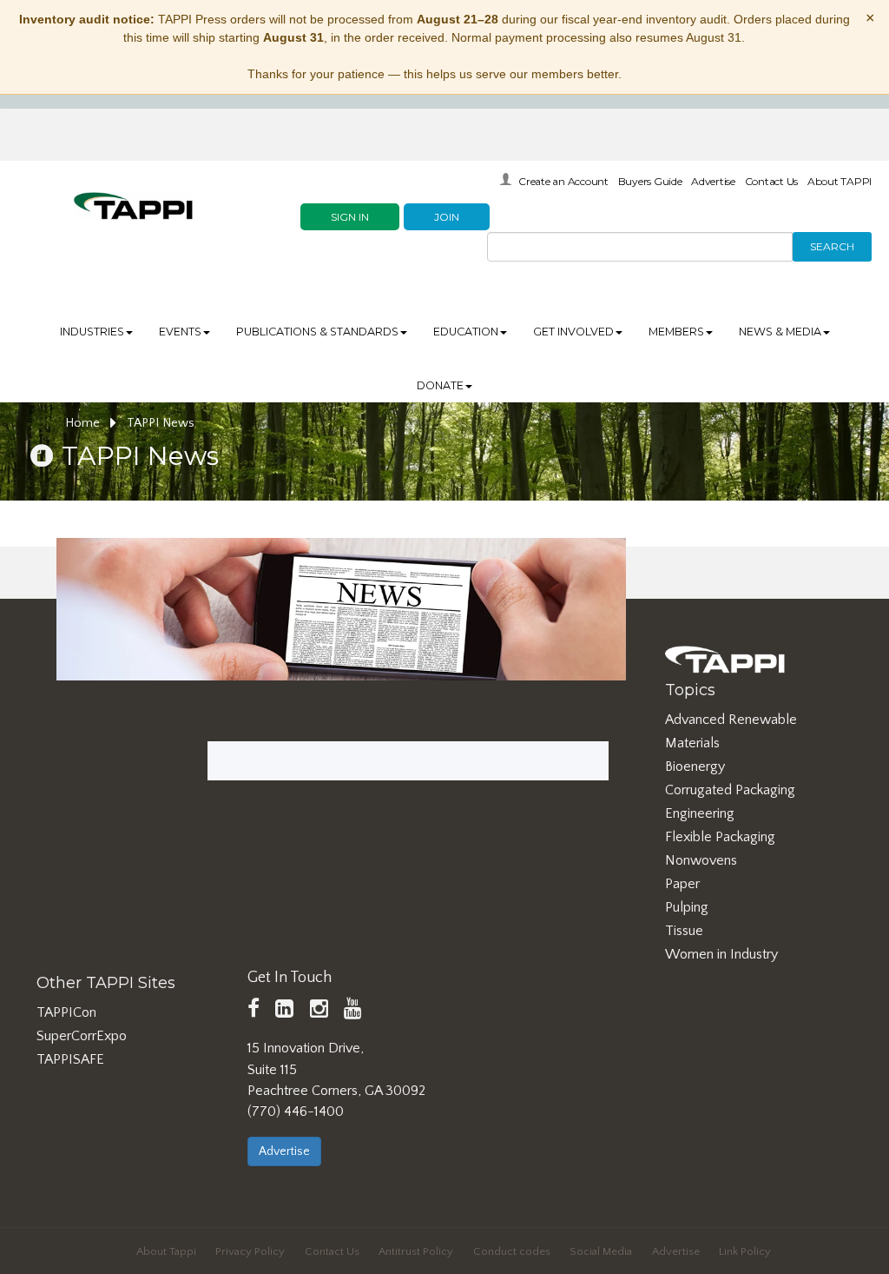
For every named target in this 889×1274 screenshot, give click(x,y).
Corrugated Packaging (730, 790)
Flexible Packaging (720, 837)
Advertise (713, 181)
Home (84, 423)
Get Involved (573, 331)
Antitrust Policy (416, 1251)
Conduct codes (511, 1251)
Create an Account (563, 181)
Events (180, 331)
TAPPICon (66, 1012)
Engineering (699, 813)
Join (446, 216)
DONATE (440, 385)
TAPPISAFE (70, 1059)
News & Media (780, 331)
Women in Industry (721, 954)
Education (465, 331)
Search (832, 246)
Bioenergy (695, 766)
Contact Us (772, 181)
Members (676, 331)
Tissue (684, 931)
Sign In (350, 216)
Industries (92, 331)
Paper (682, 884)
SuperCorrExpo (81, 1036)
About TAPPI (839, 181)
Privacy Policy (250, 1251)
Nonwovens (701, 860)
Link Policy (745, 1251)
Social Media (601, 1251)
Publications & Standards (317, 331)
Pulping (686, 907)
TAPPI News (160, 423)
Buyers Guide (650, 181)
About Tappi (166, 1251)
